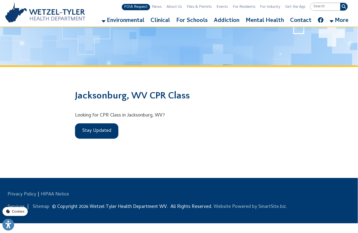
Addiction (226, 21)
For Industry (270, 7)
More (341, 21)
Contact (300, 21)
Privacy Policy (22, 194)
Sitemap (41, 207)
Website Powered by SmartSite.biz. (250, 207)
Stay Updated (96, 131)
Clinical (160, 21)
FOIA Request (136, 7)
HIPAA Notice (55, 194)
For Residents (244, 7)
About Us (174, 7)
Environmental (124, 21)
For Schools (192, 21)
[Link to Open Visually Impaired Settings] (8, 225)
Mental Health (265, 21)
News (157, 7)
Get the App (295, 7)
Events (222, 7)
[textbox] (325, 6)
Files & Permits (199, 7)
